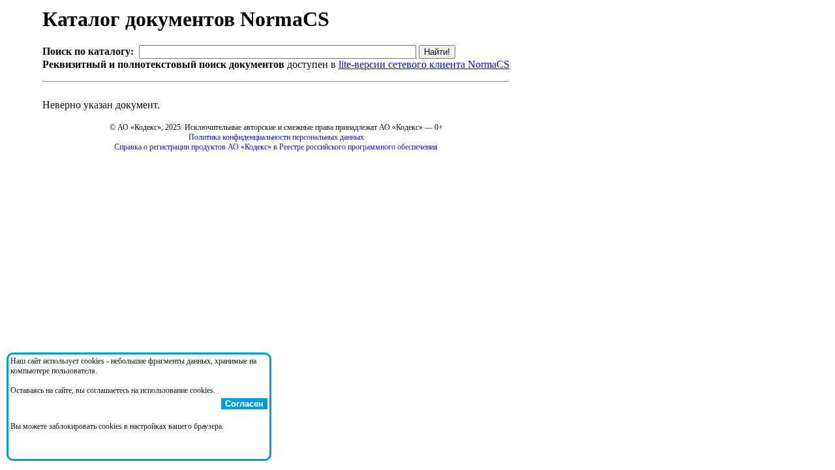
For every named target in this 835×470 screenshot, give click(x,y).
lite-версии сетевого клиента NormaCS (424, 64)
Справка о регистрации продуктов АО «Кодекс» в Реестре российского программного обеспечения (276, 146)
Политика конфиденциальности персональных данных (276, 137)
